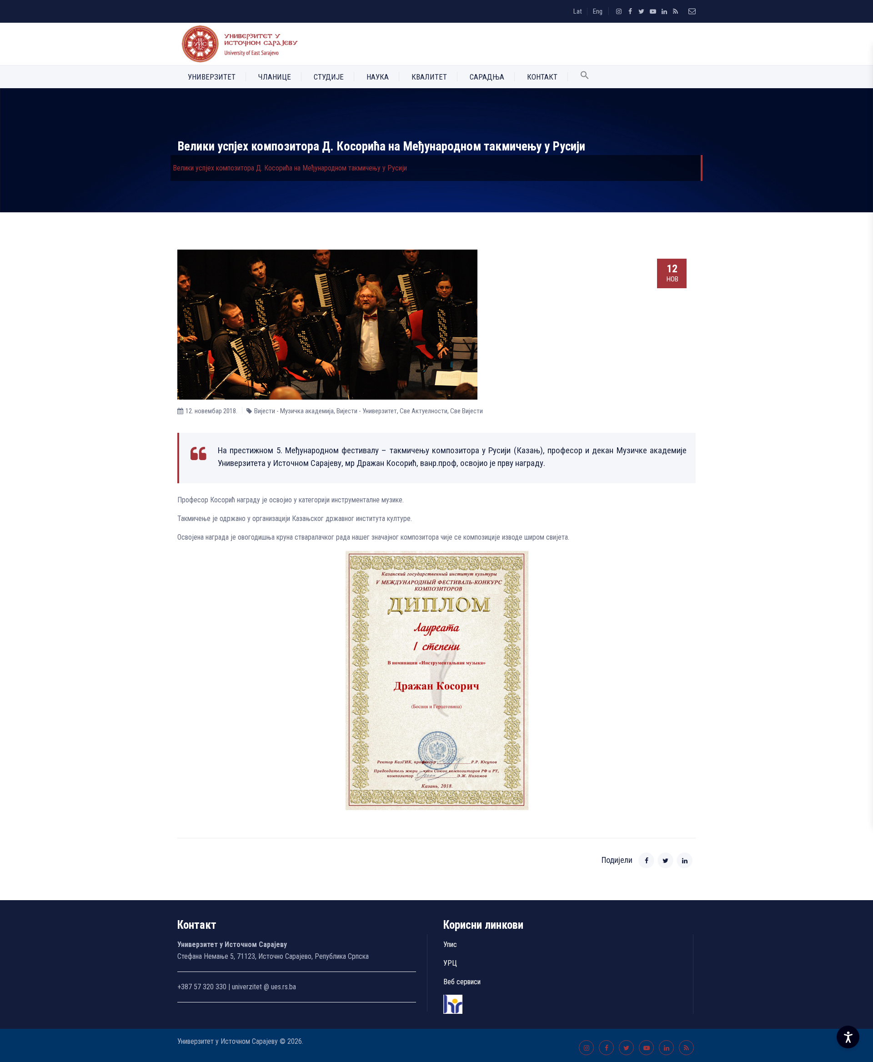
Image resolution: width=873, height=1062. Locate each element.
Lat (577, 11)
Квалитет (429, 76)
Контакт (542, 76)
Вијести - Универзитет (366, 411)
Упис (450, 944)
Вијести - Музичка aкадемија (294, 411)
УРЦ (450, 963)
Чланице (274, 76)
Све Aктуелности (423, 411)
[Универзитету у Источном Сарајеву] (237, 44)
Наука (377, 76)
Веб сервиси (462, 981)
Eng (597, 11)
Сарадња (487, 76)
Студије (329, 76)
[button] (585, 76)
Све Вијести (466, 411)
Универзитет (212, 76)
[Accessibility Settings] (848, 1037)
